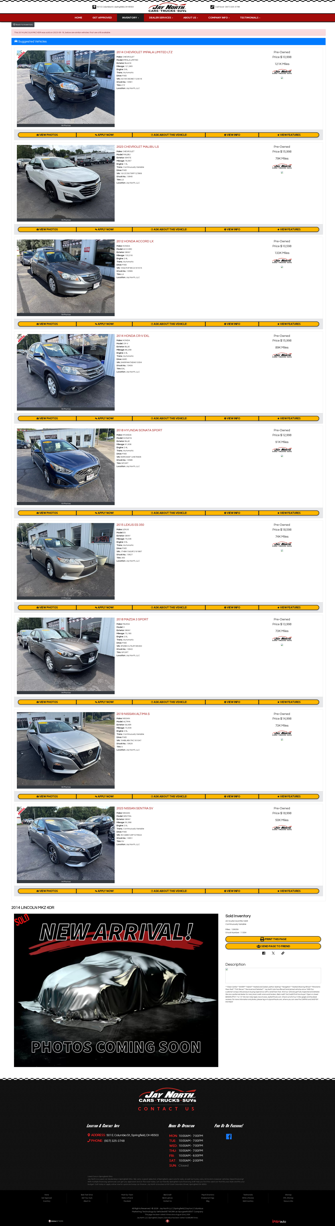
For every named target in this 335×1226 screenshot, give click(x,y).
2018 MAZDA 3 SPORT (132, 619)
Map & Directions (208, 1195)
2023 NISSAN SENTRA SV (135, 808)
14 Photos (66, 693)
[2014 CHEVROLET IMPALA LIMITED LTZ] (66, 87)
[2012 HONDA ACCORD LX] (66, 276)
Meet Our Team (127, 1195)
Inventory (130, 17)
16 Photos (66, 125)
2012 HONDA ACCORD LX (135, 241)
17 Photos (66, 598)
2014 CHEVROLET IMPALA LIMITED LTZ (144, 52)
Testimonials (249, 17)
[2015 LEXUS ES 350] (66, 559)
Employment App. (207, 1198)
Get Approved (102, 17)
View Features (290, 134)
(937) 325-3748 (114, 1140)
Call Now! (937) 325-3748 (227, 7)
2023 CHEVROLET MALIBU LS (138, 146)
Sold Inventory (248, 1201)
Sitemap (288, 1195)
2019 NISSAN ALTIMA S (133, 714)
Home (78, 17)
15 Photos (66, 503)
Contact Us (167, 1201)
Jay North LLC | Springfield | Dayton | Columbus (181, 1208)
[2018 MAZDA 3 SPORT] (66, 654)
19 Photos (66, 315)
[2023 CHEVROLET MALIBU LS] (66, 181)
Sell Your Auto (87, 1198)
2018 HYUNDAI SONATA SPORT (139, 430)
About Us (190, 17)
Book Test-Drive (87, 1195)
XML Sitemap (288, 1198)
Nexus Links (288, 1201)
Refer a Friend (127, 1198)
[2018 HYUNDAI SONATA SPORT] (66, 465)
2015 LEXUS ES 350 (130, 524)
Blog (207, 1201)
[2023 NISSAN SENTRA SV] (66, 843)
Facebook (127, 1201)
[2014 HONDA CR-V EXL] (66, 371)
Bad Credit (167, 1195)
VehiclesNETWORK (166, 1212)
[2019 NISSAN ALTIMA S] (66, 749)
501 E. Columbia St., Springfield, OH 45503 (115, 7)
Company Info (218, 17)
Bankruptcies (167, 1198)
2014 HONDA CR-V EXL (133, 335)
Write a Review (248, 1198)
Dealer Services (160, 17)
